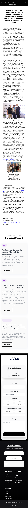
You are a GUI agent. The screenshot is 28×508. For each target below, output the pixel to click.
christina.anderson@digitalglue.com (12, 222)
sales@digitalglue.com (8, 159)
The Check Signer (18, 474)
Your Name (14, 384)
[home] (8, 3)
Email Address (14, 391)
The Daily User (19, 480)
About (6, 493)
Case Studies (8, 476)
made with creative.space (8, 479)
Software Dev (8, 498)
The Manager (18, 478)
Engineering (8, 496)
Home (6, 474)
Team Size (14, 398)
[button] (26, 3)
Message (14, 419)
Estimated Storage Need (14, 409)
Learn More (7, 270)
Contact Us (7, 483)
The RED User (18, 483)
